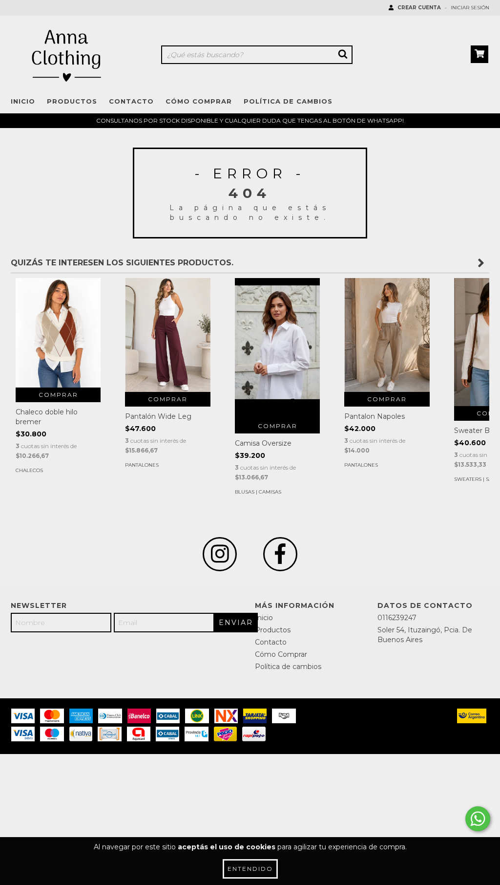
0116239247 (397, 617)
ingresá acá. (427, 778)
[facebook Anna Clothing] (280, 554)
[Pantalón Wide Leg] (167, 335)
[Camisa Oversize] (277, 348)
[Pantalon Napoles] (386, 335)
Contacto (131, 101)
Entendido (250, 868)
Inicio (23, 101)
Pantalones (142, 465)
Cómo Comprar (199, 101)
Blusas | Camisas (258, 492)
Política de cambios (288, 101)
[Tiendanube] (53, 771)
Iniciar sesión (470, 7)
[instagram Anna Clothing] (220, 554)
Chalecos (29, 470)
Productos (72, 101)
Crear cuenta (419, 7)
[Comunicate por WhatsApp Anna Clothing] (477, 818)
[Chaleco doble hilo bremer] (58, 333)
